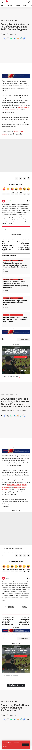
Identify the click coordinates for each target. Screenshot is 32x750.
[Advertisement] (16, 155)
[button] (21, 38)
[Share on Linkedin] (14, 38)
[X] (29, 201)
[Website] (25, 201)
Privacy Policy (9, 744)
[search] (21, 2)
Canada (3, 20)
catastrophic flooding (14, 484)
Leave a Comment (25, 339)
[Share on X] (7, 38)
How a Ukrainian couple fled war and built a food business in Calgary (15, 303)
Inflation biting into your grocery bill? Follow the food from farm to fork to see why (15, 319)
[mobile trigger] (3, 2)
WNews (4, 33)
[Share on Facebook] (4, 38)
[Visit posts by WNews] (3, 201)
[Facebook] (27, 201)
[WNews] (7, 2)
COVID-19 (8, 20)
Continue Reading (16, 685)
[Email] (17, 38)
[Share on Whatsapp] (11, 38)
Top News (14, 20)
